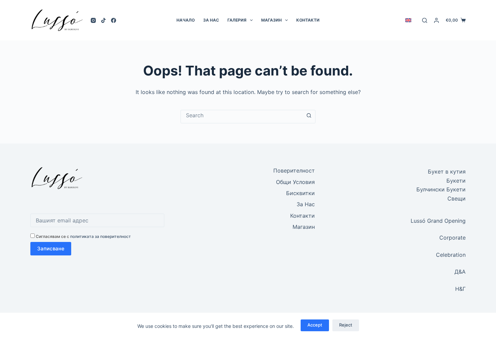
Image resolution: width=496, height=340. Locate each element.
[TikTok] (103, 20)
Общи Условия (295, 182)
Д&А (460, 271)
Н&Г (460, 288)
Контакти (308, 20)
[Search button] (308, 115)
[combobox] (241, 115)
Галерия (236, 20)
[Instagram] (93, 20)
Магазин (271, 20)
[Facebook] (113, 20)
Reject (345, 325)
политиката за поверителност (100, 236)
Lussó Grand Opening (438, 220)
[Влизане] (436, 20)
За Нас (211, 20)
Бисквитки (300, 193)
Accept (314, 325)
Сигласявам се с (83, 236)
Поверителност (294, 170)
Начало (185, 20)
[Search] (424, 20)
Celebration (451, 254)
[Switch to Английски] (408, 20)
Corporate (452, 237)
